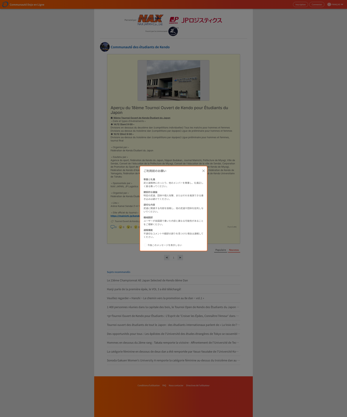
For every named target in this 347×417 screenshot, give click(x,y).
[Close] (203, 170)
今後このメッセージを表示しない (164, 245)
